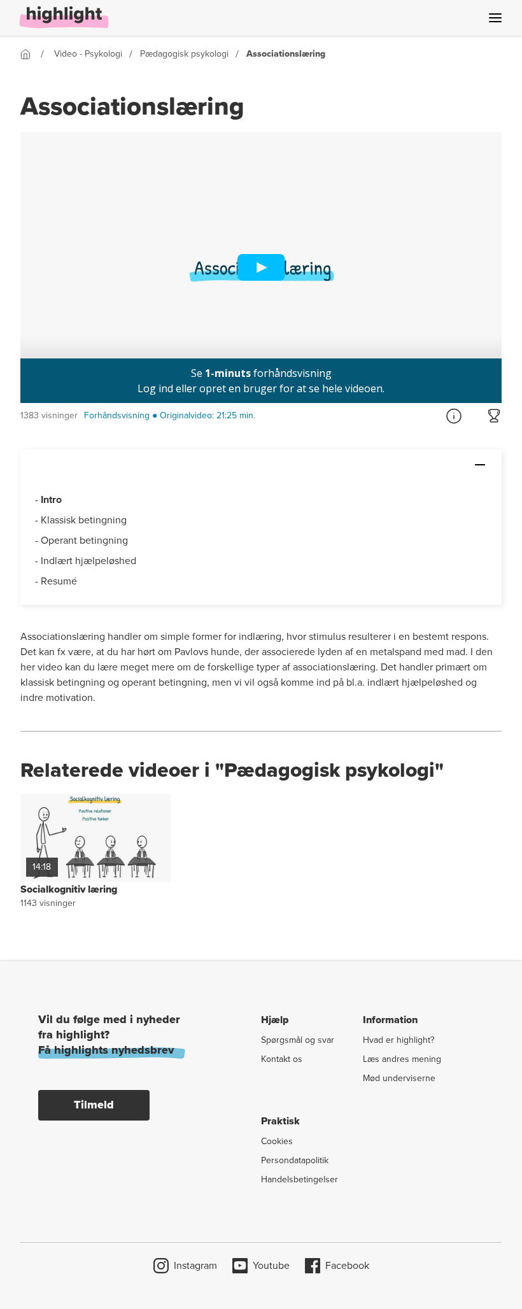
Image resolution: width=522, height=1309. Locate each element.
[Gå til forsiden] (28, 54)
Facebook (347, 1265)
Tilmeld (94, 1104)
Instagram (195, 1265)
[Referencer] (454, 416)
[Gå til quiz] (494, 415)
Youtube (271, 1265)
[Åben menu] (495, 18)
